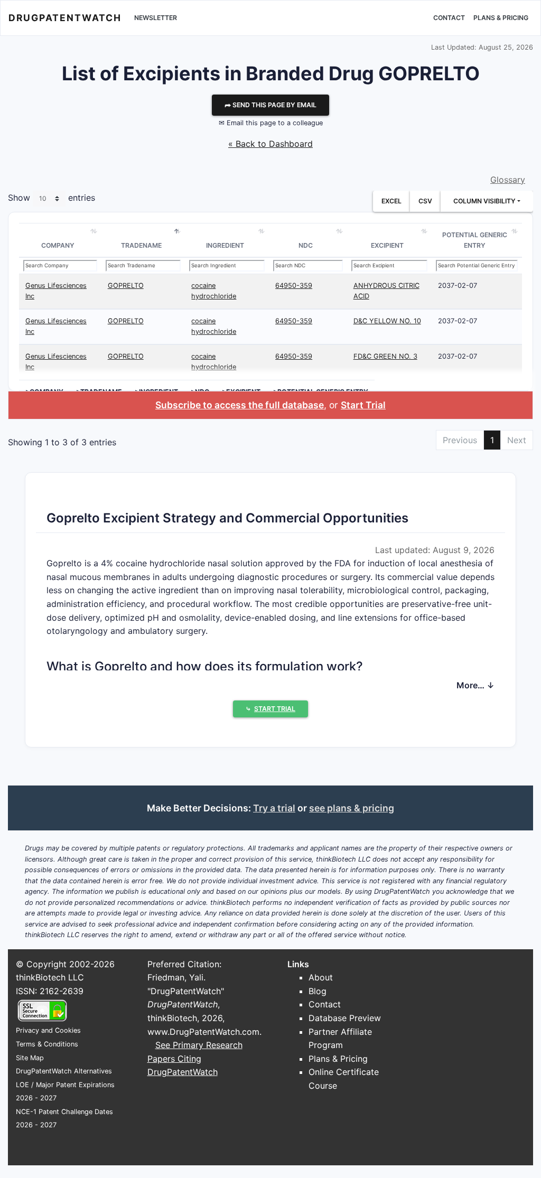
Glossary (507, 179)
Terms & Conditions (47, 1044)
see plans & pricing (351, 808)
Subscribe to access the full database (239, 404)
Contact (449, 18)
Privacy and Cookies (48, 1030)
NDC (306, 245)
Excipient (387, 245)
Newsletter (155, 18)
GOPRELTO (126, 285)
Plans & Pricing (500, 18)
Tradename (141, 245)
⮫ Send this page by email (270, 105)
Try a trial (274, 808)
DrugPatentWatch (65, 17)
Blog (318, 991)
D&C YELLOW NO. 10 (387, 321)
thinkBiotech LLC (50, 977)
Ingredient (225, 245)
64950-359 (293, 285)
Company (57, 245)
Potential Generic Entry (474, 240)
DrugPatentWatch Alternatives (64, 1071)
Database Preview (345, 1018)
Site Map (30, 1058)
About (321, 977)
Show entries (51, 198)
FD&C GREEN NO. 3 (385, 356)
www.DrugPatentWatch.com (203, 1031)
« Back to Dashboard (270, 143)
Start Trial (363, 404)
